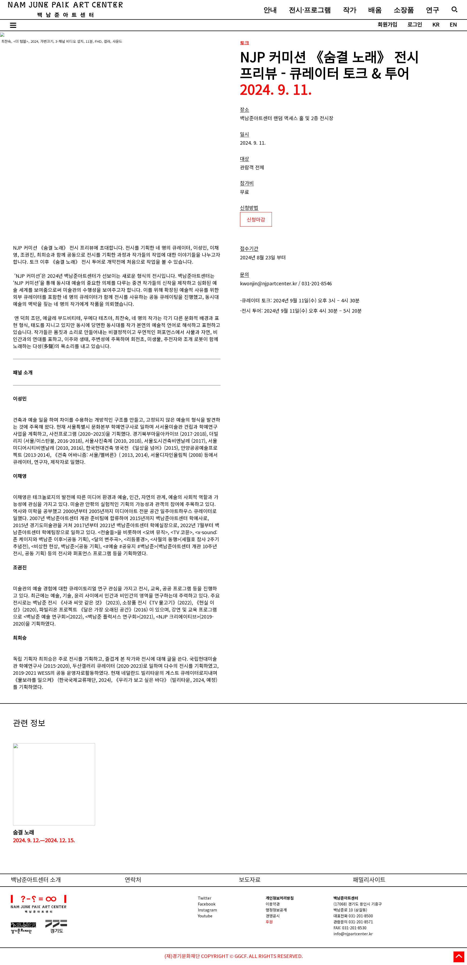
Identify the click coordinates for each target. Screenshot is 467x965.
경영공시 (273, 915)
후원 (269, 921)
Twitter (204, 898)
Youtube (205, 915)
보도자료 (250, 880)
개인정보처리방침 (280, 898)
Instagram (207, 910)
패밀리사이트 (369, 880)
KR (435, 25)
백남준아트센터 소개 (36, 880)
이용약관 (273, 904)
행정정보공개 (276, 910)
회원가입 (387, 25)
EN (453, 25)
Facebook (206, 904)
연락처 (133, 880)
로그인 (415, 25)
